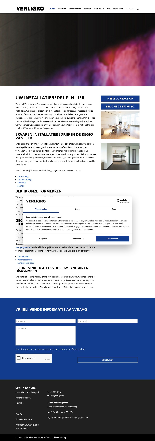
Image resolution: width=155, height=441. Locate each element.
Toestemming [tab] (41, 209)
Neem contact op (120, 98)
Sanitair (62, 9)
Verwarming (75, 9)
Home (52, 9)
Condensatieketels (25, 263)
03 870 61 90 (21, 2)
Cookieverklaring (58, 437)
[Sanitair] (120, 169)
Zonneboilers (23, 256)
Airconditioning (24, 179)
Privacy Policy (42, 437)
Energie (87, 9)
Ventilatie (99, 9)
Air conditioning (115, 9)
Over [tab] (114, 209)
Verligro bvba (28, 437)
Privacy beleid (78, 349)
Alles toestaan (112, 239)
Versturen (107, 360)
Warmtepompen (25, 259)
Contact (131, 9)
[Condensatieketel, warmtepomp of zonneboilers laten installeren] (120, 138)
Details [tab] (78, 209)
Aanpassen (76, 239)
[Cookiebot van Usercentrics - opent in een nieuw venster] (118, 201)
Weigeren (43, 239)
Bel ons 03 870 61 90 (120, 106)
